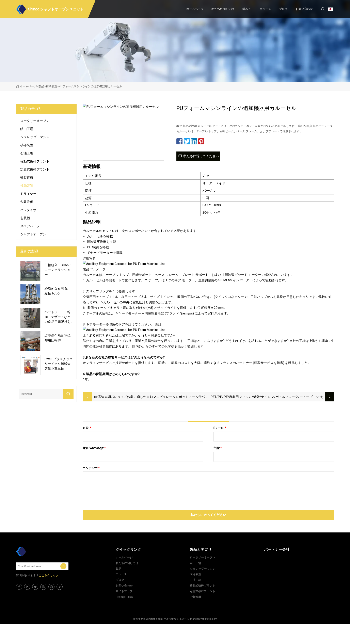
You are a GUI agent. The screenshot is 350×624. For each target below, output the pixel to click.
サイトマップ (124, 591)
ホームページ (194, 9)
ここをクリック (49, 575)
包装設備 (26, 202)
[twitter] (35, 587)
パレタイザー (30, 210)
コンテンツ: (91, 468)
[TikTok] (60, 587)
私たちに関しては (222, 9)
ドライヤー (28, 194)
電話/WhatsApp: (94, 448)
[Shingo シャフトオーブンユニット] (36, 551)
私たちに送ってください (201, 156)
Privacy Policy (124, 596)
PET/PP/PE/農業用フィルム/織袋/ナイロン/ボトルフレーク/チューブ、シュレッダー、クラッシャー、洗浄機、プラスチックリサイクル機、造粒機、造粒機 (264, 397)
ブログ (283, 9)
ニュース (265, 9)
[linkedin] (27, 587)
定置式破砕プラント (34, 169)
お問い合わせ (304, 9)
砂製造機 (26, 177)
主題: (217, 448)
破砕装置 (26, 145)
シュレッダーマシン (34, 137)
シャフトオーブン (33, 234)
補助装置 (51, 86)
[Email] (63, 566)
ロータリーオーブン (34, 121)
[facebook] (19, 587)
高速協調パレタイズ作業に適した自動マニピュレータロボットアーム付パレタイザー (153, 397)
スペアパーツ (30, 226)
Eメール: (219, 428)
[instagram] (51, 587)
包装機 (25, 218)
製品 (245, 9)
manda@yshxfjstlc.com (203, 619)
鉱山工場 (26, 129)
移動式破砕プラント (34, 161)
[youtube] (43, 587)
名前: (87, 428)
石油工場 (26, 153)
